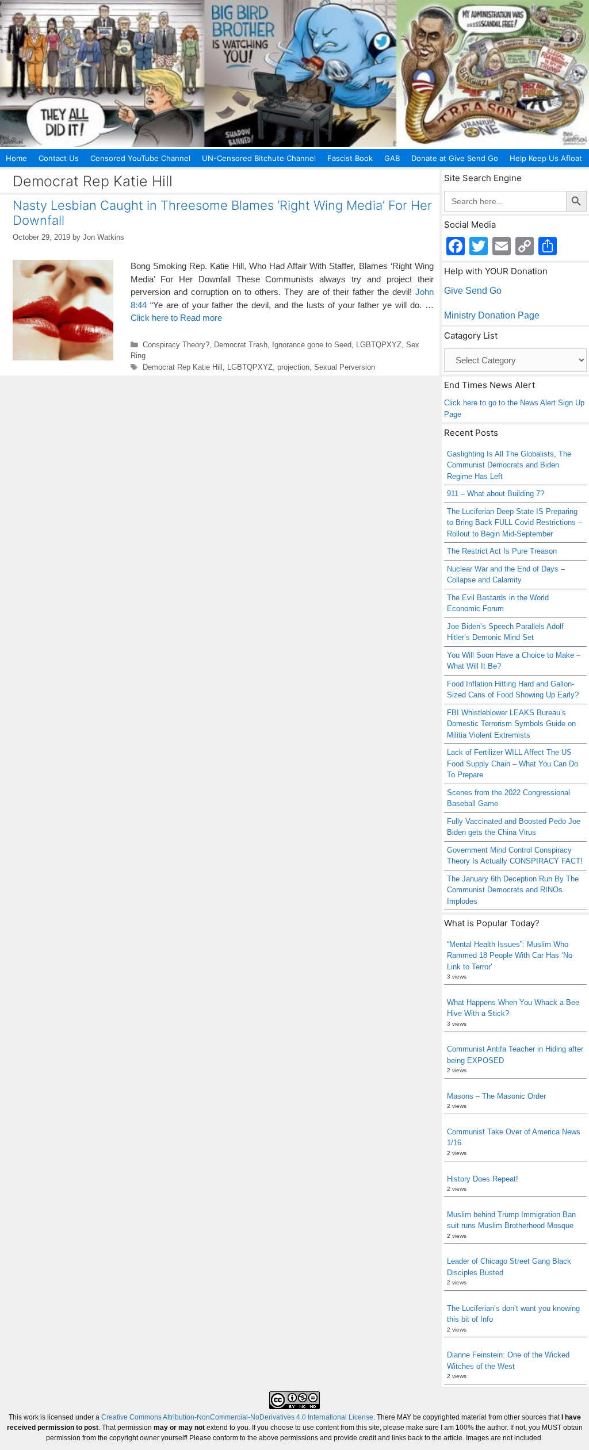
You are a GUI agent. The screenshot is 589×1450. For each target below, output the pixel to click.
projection (293, 367)
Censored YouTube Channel (140, 158)
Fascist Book (350, 158)
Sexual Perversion (344, 367)
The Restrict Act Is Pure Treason (502, 551)
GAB (392, 158)
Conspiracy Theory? (176, 344)
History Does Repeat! (482, 1179)
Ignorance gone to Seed (311, 344)
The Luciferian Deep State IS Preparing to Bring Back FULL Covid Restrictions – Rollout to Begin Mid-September (514, 522)
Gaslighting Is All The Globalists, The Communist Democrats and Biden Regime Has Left (509, 465)
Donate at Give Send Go (454, 158)
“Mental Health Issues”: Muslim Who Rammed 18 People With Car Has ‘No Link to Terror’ (509, 955)
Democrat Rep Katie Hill (183, 367)
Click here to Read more (176, 318)
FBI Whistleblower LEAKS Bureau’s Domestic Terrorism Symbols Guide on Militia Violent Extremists (511, 723)
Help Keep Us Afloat (546, 158)
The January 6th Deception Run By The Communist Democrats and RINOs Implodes (513, 890)
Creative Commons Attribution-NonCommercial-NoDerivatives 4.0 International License (237, 1417)
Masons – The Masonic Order (496, 1096)
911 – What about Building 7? (495, 493)
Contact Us (59, 158)
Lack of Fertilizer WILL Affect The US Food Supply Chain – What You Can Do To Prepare (512, 763)
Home (16, 158)
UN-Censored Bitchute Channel (259, 158)
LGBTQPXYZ (378, 344)
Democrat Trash (240, 344)
